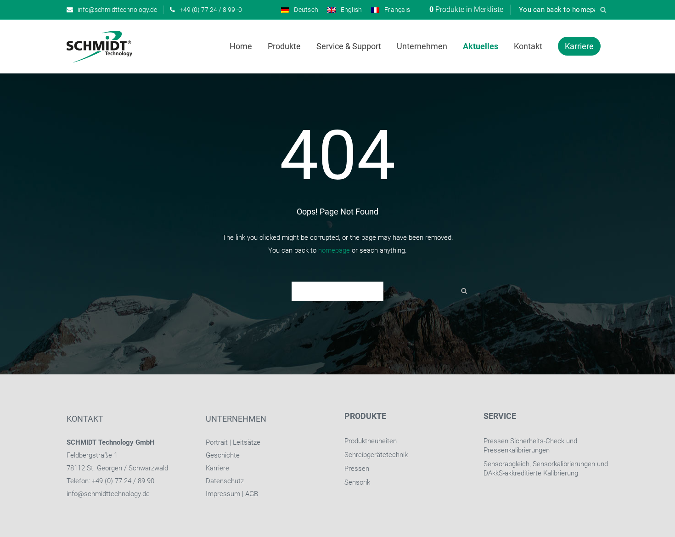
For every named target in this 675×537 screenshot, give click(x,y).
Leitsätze (246, 442)
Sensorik (357, 482)
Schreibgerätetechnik (376, 455)
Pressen (356, 468)
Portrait (217, 442)
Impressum (223, 494)
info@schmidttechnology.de (108, 494)
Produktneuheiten (370, 441)
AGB (251, 494)
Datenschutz (225, 481)
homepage (334, 250)
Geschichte (223, 455)
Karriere (217, 468)
